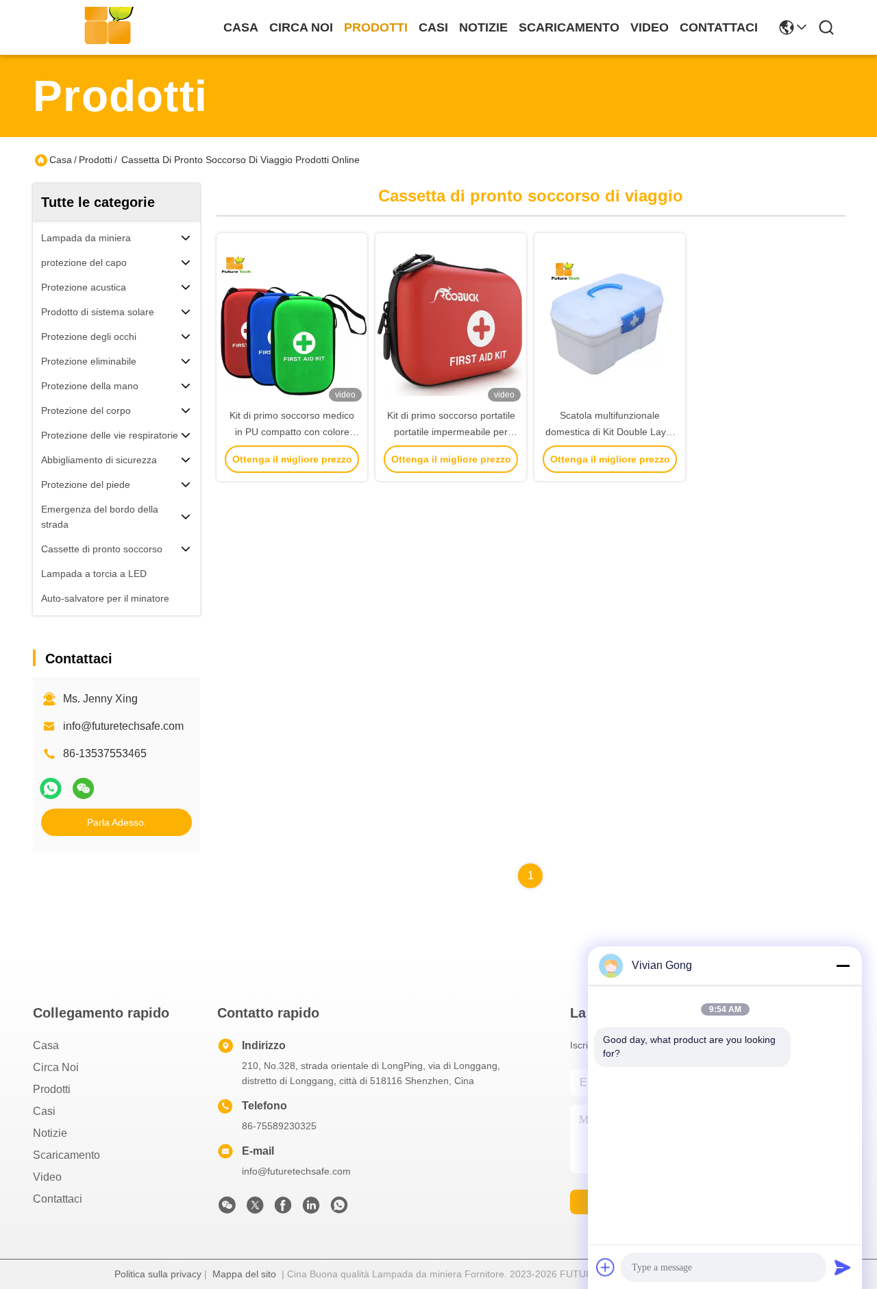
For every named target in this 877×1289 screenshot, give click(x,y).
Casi (433, 27)
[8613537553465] (339, 1208)
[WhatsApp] (50, 788)
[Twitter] (254, 1208)
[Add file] (605, 1267)
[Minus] (843, 965)
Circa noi (301, 27)
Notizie (483, 27)
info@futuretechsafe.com (123, 726)
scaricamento (569, 27)
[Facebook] (283, 1208)
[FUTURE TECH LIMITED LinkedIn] (311, 1208)
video (649, 27)
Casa (240, 27)
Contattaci (719, 27)
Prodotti (376, 27)
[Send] (843, 1267)
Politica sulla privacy (157, 1273)
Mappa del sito (244, 1273)
